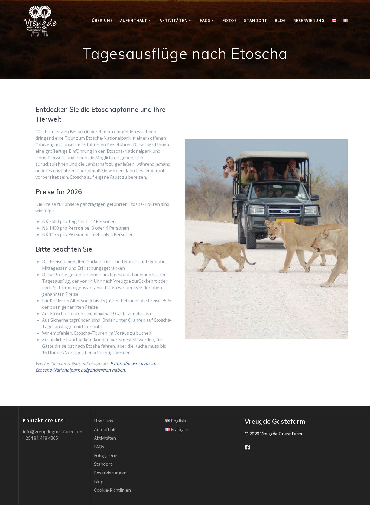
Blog (280, 20)
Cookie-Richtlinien (112, 490)
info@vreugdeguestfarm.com (52, 432)
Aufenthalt (133, 20)
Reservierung (308, 20)
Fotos (230, 20)
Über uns (102, 20)
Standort (255, 20)
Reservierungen (110, 473)
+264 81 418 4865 (40, 438)
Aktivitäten (174, 20)
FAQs (205, 20)
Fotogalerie (105, 455)
